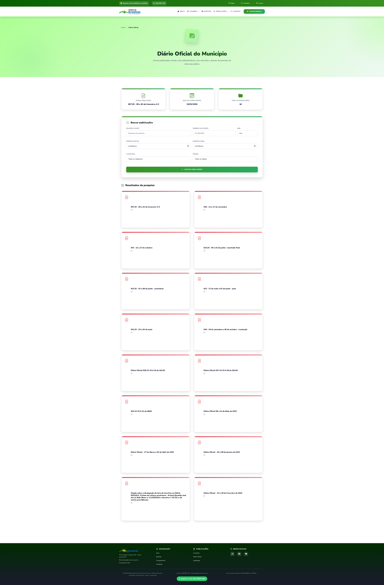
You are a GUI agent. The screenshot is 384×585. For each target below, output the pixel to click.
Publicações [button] (221, 11)
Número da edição (200, 128)
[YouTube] (246, 554)
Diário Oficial (197, 557)
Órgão (195, 154)
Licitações (196, 553)
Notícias (207, 11)
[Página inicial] (130, 11)
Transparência (255, 11)
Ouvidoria (247, 3)
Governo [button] (193, 11)
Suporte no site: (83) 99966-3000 (193, 579)
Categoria (130, 154)
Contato (236, 11)
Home (123, 28)
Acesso (260, 3)
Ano (238, 128)
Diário (233, 3)
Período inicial (132, 141)
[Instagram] (232, 554)
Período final (199, 141)
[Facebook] (239, 554)
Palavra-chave (132, 128)
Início (182, 11)
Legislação (196, 560)
